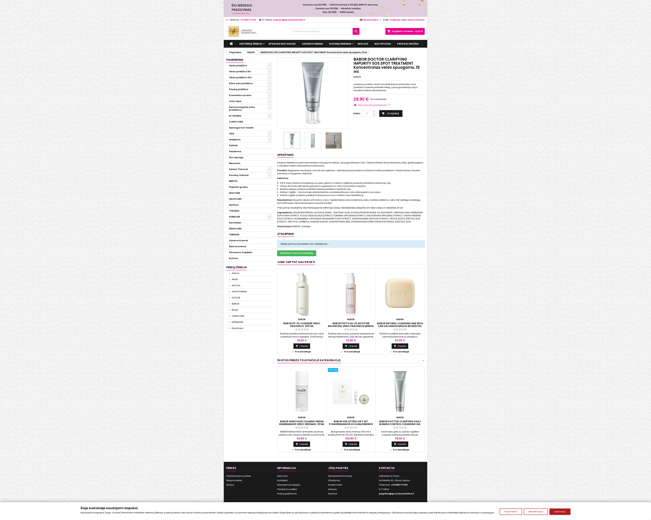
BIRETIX (233, 181)
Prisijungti (395, 19)
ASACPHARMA (239, 291)
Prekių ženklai (236, 267)
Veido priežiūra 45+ (240, 77)
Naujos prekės (234, 480)
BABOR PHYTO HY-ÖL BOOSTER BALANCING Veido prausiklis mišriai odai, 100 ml (351, 326)
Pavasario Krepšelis (240, 252)
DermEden (235, 222)
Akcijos (363, 43)
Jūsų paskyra (338, 468)
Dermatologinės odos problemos (242, 108)
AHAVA (235, 273)
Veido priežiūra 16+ (240, 71)
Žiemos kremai (237, 246)
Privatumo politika (287, 489)
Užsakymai (334, 480)
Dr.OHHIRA (235, 115)
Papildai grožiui (408, 43)
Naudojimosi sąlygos (288, 484)
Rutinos (233, 258)
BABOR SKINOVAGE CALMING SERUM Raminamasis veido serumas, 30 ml (301, 423)
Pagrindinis (234, 60)
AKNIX (234, 279)
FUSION (233, 145)
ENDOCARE (235, 228)
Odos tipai (235, 101)
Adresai (332, 489)
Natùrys (234, 204)
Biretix (234, 309)
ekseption (235, 139)
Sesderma (235, 151)
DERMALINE (237, 322)
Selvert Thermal (238, 169)
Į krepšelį (390, 113)
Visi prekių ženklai (250, 43)
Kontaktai (282, 480)
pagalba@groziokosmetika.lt (289, 19)
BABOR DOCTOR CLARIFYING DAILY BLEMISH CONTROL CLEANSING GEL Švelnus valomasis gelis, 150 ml (400, 424)
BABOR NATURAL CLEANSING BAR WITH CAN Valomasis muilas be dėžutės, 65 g (400, 326)
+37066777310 (248, 19)
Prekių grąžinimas (287, 493)
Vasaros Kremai (312, 43)
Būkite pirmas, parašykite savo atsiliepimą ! (304, 243)
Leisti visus (560, 511)
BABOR (235, 303)
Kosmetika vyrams (240, 95)
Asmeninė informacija (340, 476)
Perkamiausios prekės (238, 476)
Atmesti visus (536, 511)
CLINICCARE (236, 121)
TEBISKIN (234, 234)
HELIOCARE (235, 199)
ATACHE (235, 297)
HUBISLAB (234, 216)
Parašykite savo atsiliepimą (296, 253)
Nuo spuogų (382, 43)
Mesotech (234, 163)
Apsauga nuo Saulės (282, 43)
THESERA (234, 210)
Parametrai (511, 511)
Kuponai (332, 493)
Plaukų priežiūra (238, 89)
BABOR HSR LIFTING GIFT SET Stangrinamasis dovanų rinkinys (351, 423)
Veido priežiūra (238, 65)
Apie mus (282, 476)
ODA (231, 133)
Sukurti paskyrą (415, 19)
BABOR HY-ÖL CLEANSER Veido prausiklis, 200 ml (301, 325)
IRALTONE (234, 193)
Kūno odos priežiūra (241, 83)
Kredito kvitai (335, 484)
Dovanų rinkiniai (340, 43)
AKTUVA (235, 285)
